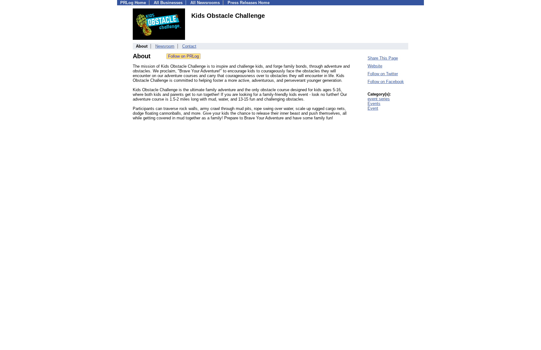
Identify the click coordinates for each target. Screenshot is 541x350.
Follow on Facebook (386, 81)
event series (379, 99)
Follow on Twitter (383, 73)
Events (374, 103)
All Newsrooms (205, 2)
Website (375, 66)
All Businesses (168, 2)
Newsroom (164, 46)
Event (373, 108)
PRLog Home (133, 2)
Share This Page (383, 58)
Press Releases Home (249, 2)
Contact (189, 46)
